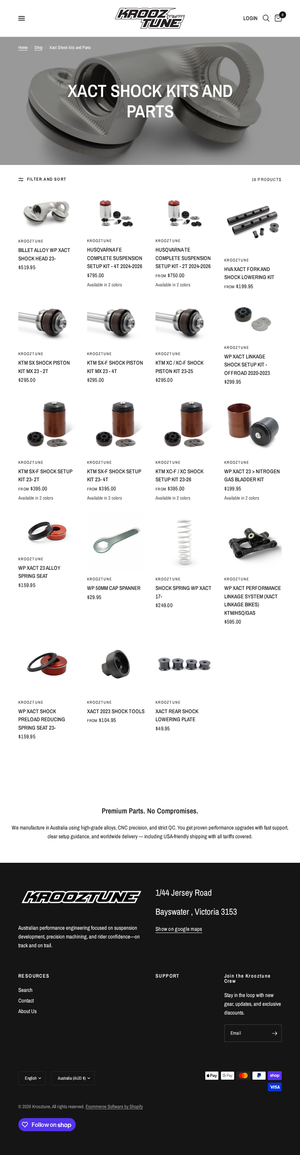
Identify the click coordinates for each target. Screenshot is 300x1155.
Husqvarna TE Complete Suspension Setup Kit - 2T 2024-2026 (183, 258)
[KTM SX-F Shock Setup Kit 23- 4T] (116, 424)
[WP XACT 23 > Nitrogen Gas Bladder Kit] (253, 424)
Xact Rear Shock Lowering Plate (176, 715)
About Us (27, 1011)
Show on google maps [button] (178, 929)
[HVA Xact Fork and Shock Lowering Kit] (253, 222)
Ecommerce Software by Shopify (114, 1106)
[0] (277, 18)
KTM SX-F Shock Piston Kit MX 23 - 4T (115, 367)
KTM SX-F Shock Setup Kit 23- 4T (114, 475)
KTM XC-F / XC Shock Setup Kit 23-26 (179, 475)
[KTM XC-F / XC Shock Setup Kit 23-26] (184, 424)
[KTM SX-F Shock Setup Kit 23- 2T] (47, 424)
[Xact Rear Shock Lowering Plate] (184, 664)
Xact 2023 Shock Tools (116, 711)
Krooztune (31, 241)
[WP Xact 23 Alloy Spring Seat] (47, 531)
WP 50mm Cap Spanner (113, 588)
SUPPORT (167, 975)
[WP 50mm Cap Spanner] (116, 541)
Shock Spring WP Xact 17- (183, 592)
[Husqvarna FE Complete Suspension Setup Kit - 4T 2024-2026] (116, 212)
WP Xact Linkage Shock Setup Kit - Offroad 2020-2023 (247, 365)
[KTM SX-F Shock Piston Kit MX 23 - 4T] (116, 322)
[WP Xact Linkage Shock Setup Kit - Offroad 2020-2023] (253, 319)
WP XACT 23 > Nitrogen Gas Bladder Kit (252, 475)
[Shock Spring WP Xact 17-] (184, 541)
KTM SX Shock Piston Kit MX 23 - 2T (44, 367)
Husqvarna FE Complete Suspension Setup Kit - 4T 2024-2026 (114, 258)
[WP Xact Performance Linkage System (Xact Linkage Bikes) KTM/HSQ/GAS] (253, 541)
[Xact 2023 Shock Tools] (116, 664)
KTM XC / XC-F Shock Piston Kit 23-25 (179, 367)
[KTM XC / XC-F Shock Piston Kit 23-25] (184, 322)
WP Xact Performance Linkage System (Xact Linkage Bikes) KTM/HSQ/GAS (252, 600)
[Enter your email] (274, 1033)
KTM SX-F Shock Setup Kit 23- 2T (45, 475)
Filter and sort (46, 179)
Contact (26, 1000)
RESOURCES (34, 975)
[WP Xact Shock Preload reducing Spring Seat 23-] (47, 664)
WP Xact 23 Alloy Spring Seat (39, 572)
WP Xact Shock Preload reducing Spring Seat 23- (41, 719)
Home (22, 47)
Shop (38, 47)
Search (25, 990)
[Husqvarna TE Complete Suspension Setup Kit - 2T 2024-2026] (184, 212)
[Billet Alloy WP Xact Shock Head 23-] (47, 212)
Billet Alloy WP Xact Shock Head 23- (44, 254)
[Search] (266, 18)
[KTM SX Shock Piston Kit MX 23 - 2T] (47, 322)
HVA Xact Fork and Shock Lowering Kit (249, 273)
